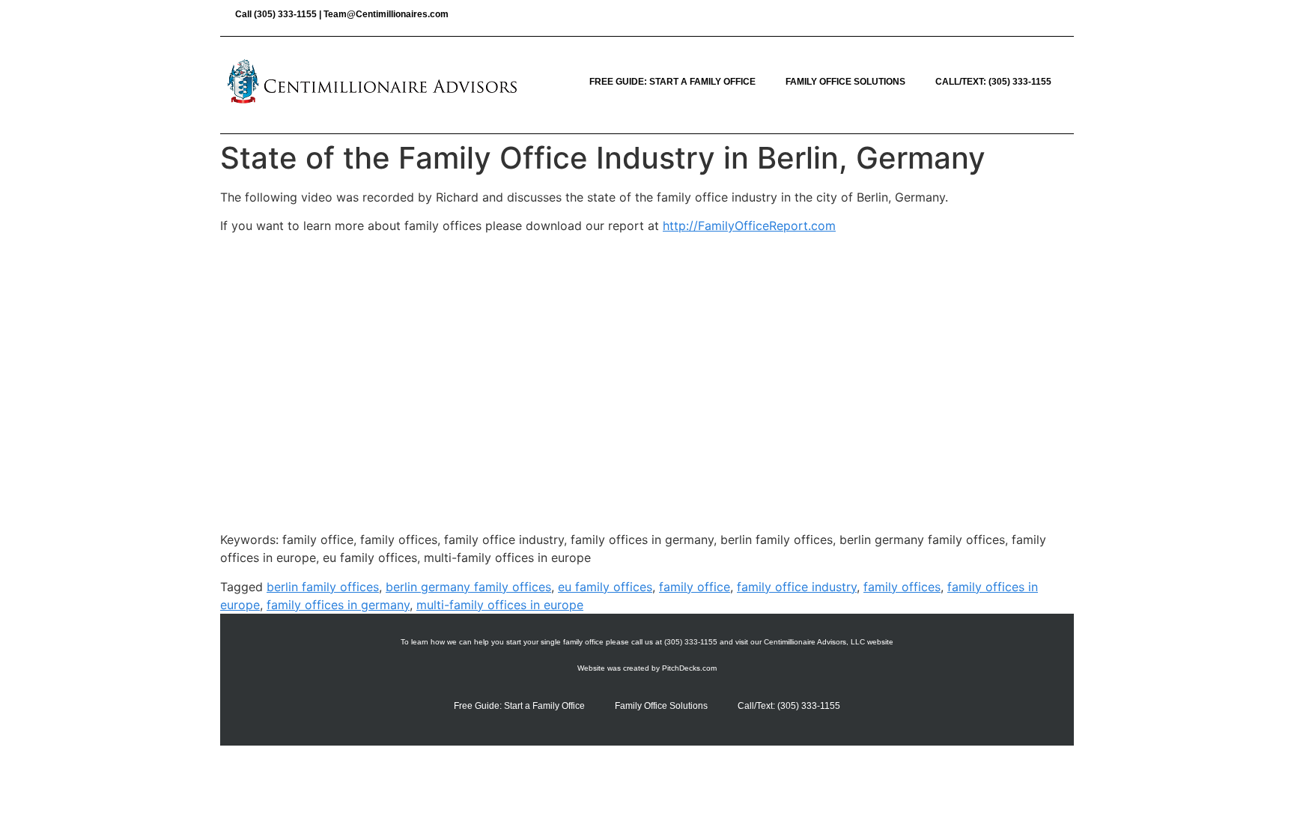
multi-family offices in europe (499, 604)
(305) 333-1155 (285, 14)
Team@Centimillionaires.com (386, 14)
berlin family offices (323, 586)
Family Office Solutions (845, 81)
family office (694, 586)
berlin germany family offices (468, 586)
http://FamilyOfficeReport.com (749, 225)
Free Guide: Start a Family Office (672, 81)
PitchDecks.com (689, 668)
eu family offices (605, 586)
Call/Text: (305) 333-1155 (993, 81)
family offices (902, 586)
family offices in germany (338, 604)
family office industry (797, 586)
